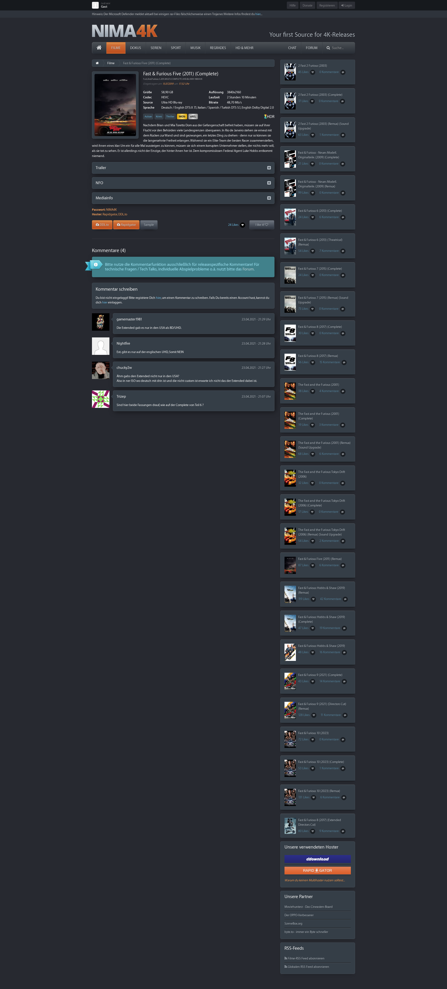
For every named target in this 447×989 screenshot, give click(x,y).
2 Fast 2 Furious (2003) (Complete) (320, 95)
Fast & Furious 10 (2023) (313, 733)
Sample (149, 224)
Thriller (170, 116)
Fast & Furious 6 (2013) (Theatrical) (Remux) (320, 242)
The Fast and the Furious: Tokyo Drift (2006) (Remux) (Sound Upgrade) (321, 532)
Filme (116, 48)
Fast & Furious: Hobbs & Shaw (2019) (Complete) (321, 619)
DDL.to (104, 224)
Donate (307, 5)
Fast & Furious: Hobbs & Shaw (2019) (321, 646)
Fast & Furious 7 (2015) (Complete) (320, 268)
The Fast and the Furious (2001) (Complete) (318, 416)
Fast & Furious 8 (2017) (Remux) (318, 356)
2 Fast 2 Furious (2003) (312, 65)
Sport (176, 48)
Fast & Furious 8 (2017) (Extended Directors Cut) (319, 822)
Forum (312, 48)
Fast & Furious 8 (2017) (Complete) (320, 327)
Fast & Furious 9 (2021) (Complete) (320, 675)
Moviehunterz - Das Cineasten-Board (308, 907)
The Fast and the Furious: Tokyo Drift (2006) (321, 474)
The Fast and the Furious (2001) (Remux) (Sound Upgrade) (324, 445)
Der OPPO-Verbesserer (299, 915)
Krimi (159, 116)
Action (148, 116)
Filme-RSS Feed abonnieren (306, 958)
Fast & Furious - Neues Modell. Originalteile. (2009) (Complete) (318, 155)
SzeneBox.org (293, 923)
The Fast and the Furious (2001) (318, 384)
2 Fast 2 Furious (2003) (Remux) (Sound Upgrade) (323, 126)
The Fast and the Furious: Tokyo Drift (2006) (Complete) (321, 503)
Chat (292, 48)
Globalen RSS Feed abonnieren (308, 967)
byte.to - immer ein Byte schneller (306, 932)
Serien (156, 48)
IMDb (182, 116)
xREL (193, 116)
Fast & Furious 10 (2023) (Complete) (321, 762)
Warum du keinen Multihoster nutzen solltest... (314, 880)
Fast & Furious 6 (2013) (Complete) (320, 211)
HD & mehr (244, 48)
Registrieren (327, 5)
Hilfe (293, 5)
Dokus (135, 48)
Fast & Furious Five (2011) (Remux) (320, 559)
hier (257, 14)
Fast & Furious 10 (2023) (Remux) (319, 791)
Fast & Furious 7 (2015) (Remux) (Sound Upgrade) (323, 300)
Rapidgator (128, 224)
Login (348, 5)
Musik (195, 48)
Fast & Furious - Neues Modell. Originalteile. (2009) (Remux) (317, 184)
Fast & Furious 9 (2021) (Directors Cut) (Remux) (322, 706)
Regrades (218, 48)
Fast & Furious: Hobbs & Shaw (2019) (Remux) (321, 590)
